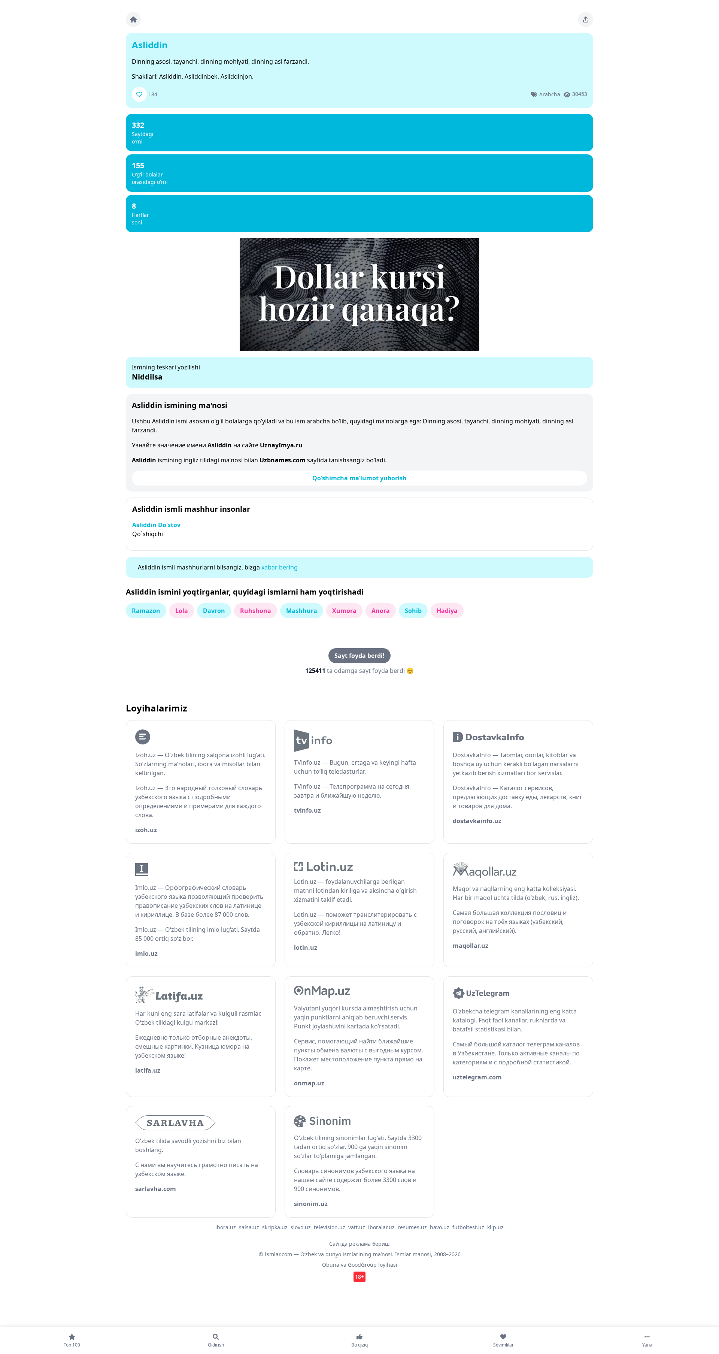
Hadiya (447, 611)
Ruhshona (255, 611)
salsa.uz (249, 1227)
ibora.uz (225, 1227)
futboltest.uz (468, 1227)
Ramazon (146, 611)
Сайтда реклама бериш (359, 1243)
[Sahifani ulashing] (585, 19)
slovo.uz (301, 1227)
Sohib (413, 611)
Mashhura (301, 611)
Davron (214, 611)
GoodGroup (362, 1264)
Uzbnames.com (283, 460)
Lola (181, 611)
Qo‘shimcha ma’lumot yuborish (359, 478)
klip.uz (495, 1227)
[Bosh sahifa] (133, 19)
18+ (359, 1276)
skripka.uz (275, 1227)
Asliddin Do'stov (156, 525)
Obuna (330, 1264)
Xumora (344, 611)
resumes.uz (412, 1227)
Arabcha (549, 94)
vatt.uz (356, 1227)
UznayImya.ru (281, 445)
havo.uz (439, 1227)
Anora (380, 611)
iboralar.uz (381, 1227)
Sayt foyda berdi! (359, 656)
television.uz (329, 1227)
